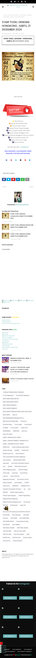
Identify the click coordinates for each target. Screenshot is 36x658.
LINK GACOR (5, 346)
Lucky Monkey (23, 473)
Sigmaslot (5, 334)
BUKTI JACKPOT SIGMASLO (9, 405)
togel (28, 534)
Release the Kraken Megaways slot (12, 502)
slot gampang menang (22, 521)
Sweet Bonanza (6, 322)
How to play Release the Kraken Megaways (14, 456)
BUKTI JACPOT (6, 414)
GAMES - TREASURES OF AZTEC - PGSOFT (13, 444)
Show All (4, 349)
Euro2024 (5, 427)
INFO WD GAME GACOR (19, 460)
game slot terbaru (7, 434)
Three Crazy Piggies (19, 534)
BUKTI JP (15, 414)
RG (31, 655)
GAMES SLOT (6, 447)
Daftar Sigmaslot (10, 651)
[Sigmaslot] (6, 300)
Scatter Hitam (6, 320)
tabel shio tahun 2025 (20, 531)
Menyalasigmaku (7, 33)
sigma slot (23, 505)
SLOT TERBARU (16, 524)
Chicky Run (24, 421)
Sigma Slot (5, 332)
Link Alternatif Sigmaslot (24, 651)
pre (24, 489)
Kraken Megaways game (9, 469)
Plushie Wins (6, 485)
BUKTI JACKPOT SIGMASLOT (10, 408)
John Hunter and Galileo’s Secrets (20, 463)
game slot (24, 431)
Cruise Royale (28, 424)
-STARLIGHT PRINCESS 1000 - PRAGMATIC (13, 392)
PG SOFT (27, 482)
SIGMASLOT (25, 147)
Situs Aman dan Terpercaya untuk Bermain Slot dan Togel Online (16, 512)
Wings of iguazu (27, 537)
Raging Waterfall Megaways (10, 498)
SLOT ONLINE (6, 524)
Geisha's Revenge (7, 450)
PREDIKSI (5, 492)
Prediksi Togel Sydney (24, 495)
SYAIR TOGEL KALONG (22, 527)
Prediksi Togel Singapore (9, 495)
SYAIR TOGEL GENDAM (13, 15)
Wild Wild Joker (16, 537)
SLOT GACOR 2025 (24, 518)
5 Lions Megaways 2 (8, 395)
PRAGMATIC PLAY (25, 485)
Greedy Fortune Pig (8, 453)
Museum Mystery (7, 482)
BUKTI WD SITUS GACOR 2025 (10, 421)
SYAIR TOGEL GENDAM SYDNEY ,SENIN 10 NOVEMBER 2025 (20, 235)
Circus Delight (18, 424)
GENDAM (17, 450)
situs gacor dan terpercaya (10, 339)
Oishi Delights (18, 482)
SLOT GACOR (14, 518)
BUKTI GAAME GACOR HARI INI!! (11, 398)
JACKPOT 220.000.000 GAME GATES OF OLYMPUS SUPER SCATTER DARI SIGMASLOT (20, 369)
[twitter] (15, 1)
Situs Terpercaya (16, 515)
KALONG (10, 466)
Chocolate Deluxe (7, 424)
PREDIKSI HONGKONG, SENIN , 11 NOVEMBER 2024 (20, 359)
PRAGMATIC (15, 485)
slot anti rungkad (7, 337)
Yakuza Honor (6, 540)
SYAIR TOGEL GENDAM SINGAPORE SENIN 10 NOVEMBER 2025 (21, 226)
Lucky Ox (5, 476)
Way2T (18, 655)
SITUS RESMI (6, 515)
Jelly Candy (6, 463)
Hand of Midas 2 (19, 453)
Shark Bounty (13, 505)
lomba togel (6, 473)
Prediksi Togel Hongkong (16, 492)
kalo (4, 466)
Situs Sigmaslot (16, 649)
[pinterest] (22, 1)
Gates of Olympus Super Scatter (22, 379)
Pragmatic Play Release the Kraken (12, 489)
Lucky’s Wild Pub (14, 476)
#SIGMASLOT (9, 598)
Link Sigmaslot (28, 649)
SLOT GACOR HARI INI (8, 521)
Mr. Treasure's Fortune (23, 479)
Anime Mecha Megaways (22, 395)
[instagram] (18, 1)
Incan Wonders (7, 460)
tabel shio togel (7, 534)
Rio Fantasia (27, 502)
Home (4, 15)
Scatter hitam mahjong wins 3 (11, 323)
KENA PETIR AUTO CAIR (20, 466)
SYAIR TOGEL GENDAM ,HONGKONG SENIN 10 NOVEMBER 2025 (21, 216)
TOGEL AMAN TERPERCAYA (10, 347)
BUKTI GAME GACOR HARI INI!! (10, 402)
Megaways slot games (9, 479)
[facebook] (11, 1)
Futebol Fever (24, 427)
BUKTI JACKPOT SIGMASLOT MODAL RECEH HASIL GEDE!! (17, 411)
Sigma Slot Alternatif (8, 336)
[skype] (25, 1)
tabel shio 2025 (7, 531)
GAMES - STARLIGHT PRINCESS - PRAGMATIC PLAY (15, 440)
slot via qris (5, 341)
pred (29, 489)
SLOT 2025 (26, 515)
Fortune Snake (14, 427)
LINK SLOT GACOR (22, 469)
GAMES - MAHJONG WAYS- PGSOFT (12, 437)
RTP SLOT (5, 505)
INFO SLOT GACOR (7, 344)
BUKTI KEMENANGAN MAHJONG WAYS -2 (13, 418)
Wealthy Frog (6, 537)
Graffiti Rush (25, 450)
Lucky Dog (14, 473)
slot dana (5, 518)
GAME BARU (16, 431)
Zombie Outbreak (17, 540)
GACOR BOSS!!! (6, 431)
